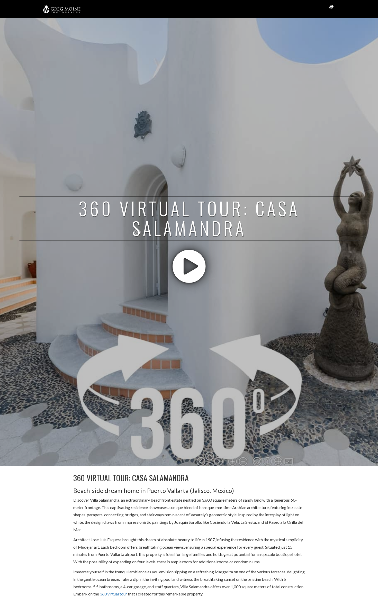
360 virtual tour (113, 593)
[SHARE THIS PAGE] (331, 9)
